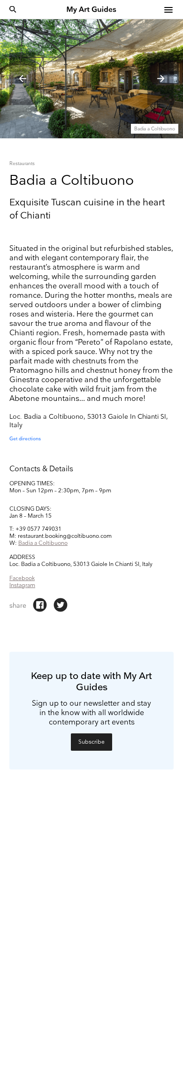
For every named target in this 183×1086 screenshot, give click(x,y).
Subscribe (91, 742)
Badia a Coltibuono (43, 543)
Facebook (22, 578)
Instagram (22, 585)
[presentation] (22, 79)
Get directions (25, 439)
